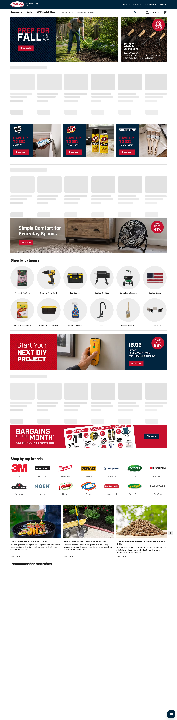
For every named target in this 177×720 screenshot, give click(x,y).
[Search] (135, 12)
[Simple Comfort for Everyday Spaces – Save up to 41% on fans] (88, 235)
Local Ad (126, 4)
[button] (152, 12)
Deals (29, 12)
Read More (15, 556)
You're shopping (32, 4)
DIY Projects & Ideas (46, 12)
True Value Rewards (151, 4)
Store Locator (136, 4)
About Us (163, 4)
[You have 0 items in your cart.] (165, 12)
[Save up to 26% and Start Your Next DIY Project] (88, 352)
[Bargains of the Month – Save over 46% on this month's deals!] (88, 436)
